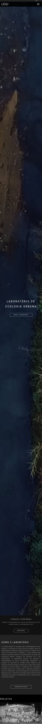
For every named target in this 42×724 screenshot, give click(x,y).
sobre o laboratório (21, 314)
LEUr (5, 4)
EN (36, 0)
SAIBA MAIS (21, 630)
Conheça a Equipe (21, 686)
